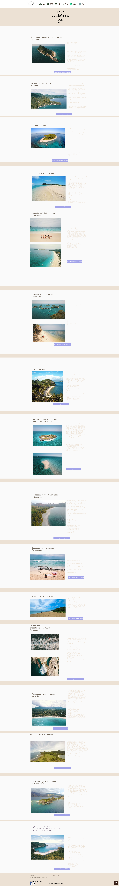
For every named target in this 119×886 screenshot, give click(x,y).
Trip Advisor (74, 4)
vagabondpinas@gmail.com (38, 878)
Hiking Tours (43, 4)
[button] (72, 679)
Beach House (59, 4)
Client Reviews (66, 4)
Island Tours (51, 4)
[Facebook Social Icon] (31, 883)
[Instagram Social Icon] (34, 883)
